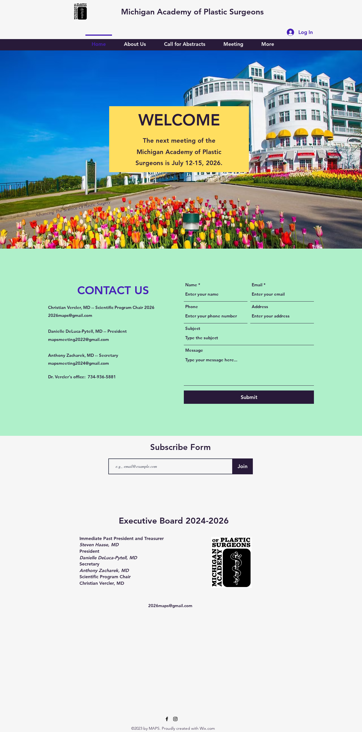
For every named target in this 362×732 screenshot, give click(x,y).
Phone (191, 306)
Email (257, 285)
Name (191, 285)
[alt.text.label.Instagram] (175, 719)
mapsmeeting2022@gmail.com (78, 339)
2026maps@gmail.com (70, 315)
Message (194, 350)
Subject (192, 328)
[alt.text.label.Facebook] (167, 719)
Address (260, 306)
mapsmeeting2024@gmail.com (78, 363)
